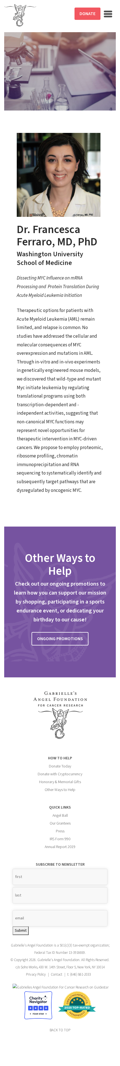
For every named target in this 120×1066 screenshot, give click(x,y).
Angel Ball (60, 815)
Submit (21, 930)
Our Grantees (60, 823)
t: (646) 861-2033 (79, 974)
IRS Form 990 (60, 839)
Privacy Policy (36, 974)
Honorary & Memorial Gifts (60, 782)
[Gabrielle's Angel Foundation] (20, 15)
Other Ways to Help (60, 790)
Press (60, 831)
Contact (56, 974)
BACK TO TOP (60, 1030)
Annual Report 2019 (60, 847)
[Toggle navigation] (108, 14)
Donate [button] (87, 14)
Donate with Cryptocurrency (60, 774)
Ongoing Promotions (60, 639)
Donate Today (60, 766)
